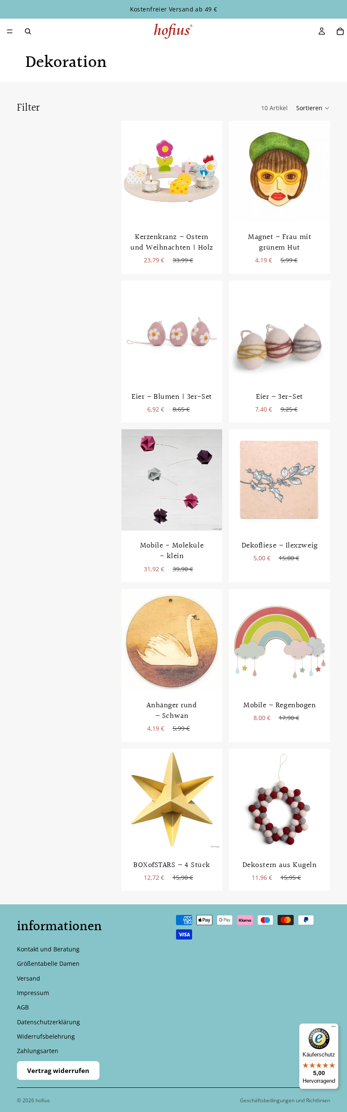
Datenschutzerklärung (48, 1022)
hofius (43, 1100)
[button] (313, 108)
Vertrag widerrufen (58, 1070)
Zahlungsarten (37, 1051)
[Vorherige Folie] (238, 639)
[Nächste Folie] (320, 639)
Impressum (33, 993)
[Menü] (9, 31)
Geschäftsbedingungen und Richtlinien (285, 1100)
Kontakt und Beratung (48, 949)
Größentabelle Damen (48, 963)
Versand (28, 978)
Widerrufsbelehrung (46, 1036)
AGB (23, 1008)
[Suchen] (28, 31)
